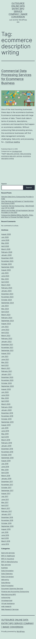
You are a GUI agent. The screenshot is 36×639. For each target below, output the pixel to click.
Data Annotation (7, 571)
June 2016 (5, 535)
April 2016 (5, 538)
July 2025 (5, 273)
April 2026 (5, 246)
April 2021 (5, 365)
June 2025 (5, 276)
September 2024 (7, 303)
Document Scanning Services (12, 588)
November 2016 (7, 520)
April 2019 (5, 437)
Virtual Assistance (8, 603)
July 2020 (5, 392)
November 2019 (7, 416)
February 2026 (6, 252)
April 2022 (5, 332)
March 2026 (5, 249)
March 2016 (5, 541)
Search (4, 184)
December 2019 (7, 413)
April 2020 (5, 401)
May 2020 (5, 398)
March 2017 (5, 508)
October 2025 (6, 264)
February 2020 (6, 407)
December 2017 (7, 481)
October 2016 (6, 523)
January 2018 (6, 478)
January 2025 (6, 291)
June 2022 (5, 330)
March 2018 (5, 476)
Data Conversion (7, 577)
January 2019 (6, 446)
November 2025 (7, 261)
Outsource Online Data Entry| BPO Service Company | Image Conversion (17, 623)
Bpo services (6, 565)
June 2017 (5, 499)
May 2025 (5, 279)
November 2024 (7, 297)
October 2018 (6, 455)
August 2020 (6, 389)
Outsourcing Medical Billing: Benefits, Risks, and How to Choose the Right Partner (17, 216)
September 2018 (7, 458)
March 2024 (5, 315)
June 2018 (5, 467)
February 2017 (6, 511)
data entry (5, 580)
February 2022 (6, 338)
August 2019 (5, 425)
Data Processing (7, 586)
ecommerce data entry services (11, 156)
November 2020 (7, 380)
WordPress (21, 631)
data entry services (13, 154)
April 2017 (5, 505)
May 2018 (4, 470)
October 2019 (6, 419)
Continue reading (12, 142)
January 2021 (6, 374)
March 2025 (5, 285)
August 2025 (6, 270)
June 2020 (5, 395)
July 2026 (5, 237)
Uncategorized (17, 151)
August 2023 (6, 324)
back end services (8, 553)
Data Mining (5, 583)
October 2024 (6, 300)
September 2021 (7, 350)
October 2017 (6, 487)
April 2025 (5, 282)
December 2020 (7, 377)
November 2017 (7, 485)
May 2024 (5, 309)
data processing (25, 154)
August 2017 (5, 493)
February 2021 (6, 371)
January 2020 (6, 410)
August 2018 (5, 461)
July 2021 (4, 356)
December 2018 (7, 449)
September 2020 (7, 386)
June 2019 (5, 431)
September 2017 (7, 490)
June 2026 (5, 240)
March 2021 (5, 368)
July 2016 (4, 532)
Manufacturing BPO (8, 594)
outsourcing (5, 597)
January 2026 (6, 255)
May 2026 (5, 243)
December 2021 (7, 344)
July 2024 (5, 306)
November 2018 (7, 452)
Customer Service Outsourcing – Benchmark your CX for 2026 (17, 207)
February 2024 (6, 318)
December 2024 (7, 294)
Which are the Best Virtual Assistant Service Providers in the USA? (17, 211)
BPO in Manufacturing (9, 562)
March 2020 (5, 404)
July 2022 (5, 327)
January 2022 (6, 341)
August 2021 (5, 353)
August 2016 (5, 529)
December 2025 (7, 258)
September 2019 (7, 422)
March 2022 (5, 335)
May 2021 (4, 362)
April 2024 (5, 312)
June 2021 (5, 359)
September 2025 (7, 267)
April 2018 (5, 473)
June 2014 (5, 544)
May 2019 (4, 434)
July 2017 (4, 496)
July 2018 (4, 464)
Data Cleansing (6, 574)
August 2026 (6, 234)
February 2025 (6, 288)
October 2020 (6, 383)
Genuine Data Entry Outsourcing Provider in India (17, 198)
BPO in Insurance (7, 559)
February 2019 (6, 443)
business (4, 568)
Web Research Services (10, 609)
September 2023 (7, 321)
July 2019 (4, 428)
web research (6, 606)
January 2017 (6, 514)
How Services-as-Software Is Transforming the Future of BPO (17, 202)
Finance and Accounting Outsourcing (15, 591)
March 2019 (5, 440)
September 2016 (7, 526)
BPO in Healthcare (8, 556)
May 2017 (4, 502)
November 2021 (7, 347)
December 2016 (7, 517)
